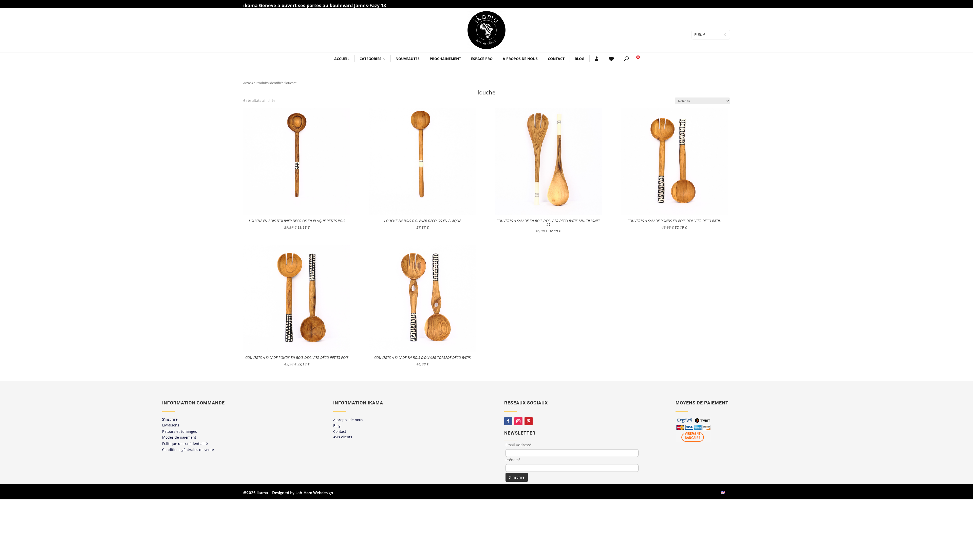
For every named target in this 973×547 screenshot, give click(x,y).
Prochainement (445, 58)
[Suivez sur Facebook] (508, 421)
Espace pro (482, 58)
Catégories (370, 58)
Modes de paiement (179, 437)
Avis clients (342, 437)
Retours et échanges (179, 431)
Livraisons (170, 425)
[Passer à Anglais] (723, 493)
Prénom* (513, 459)
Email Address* (519, 444)
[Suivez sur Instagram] (518, 421)
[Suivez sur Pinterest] (529, 421)
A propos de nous (348, 419)
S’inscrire (170, 419)
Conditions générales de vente (188, 449)
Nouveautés (408, 58)
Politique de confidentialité (185, 443)
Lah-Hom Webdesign (314, 492)
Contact (556, 58)
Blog (579, 58)
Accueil (341, 58)
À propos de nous (520, 58)
